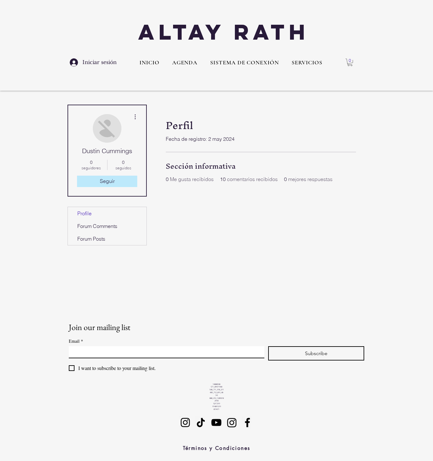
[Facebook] (247, 422)
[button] (307, 62)
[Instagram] (185, 422)
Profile (84, 213)
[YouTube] (216, 422)
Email (76, 341)
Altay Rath (223, 31)
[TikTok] (201, 422)
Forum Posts (91, 239)
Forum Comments (97, 226)
